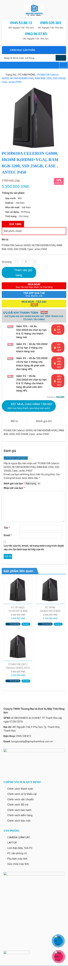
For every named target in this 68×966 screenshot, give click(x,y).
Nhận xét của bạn (14, 488)
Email (8, 535)
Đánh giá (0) (44, 421)
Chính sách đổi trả (17, 804)
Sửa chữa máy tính (18, 864)
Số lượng (7, 261)
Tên (7, 527)
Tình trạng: (11, 216)
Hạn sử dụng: (12, 212)
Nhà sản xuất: (12, 207)
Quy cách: (10, 198)
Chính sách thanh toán (20, 788)
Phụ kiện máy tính (17, 858)
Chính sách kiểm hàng (19, 815)
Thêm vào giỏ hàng (23, 272)
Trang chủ (10, 74)
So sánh (26, 624)
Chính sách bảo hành (19, 810)
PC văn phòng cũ (17, 853)
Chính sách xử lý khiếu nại (22, 794)
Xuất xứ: (9, 203)
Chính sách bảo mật (18, 820)
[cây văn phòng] (34, 118)
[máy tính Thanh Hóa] (34, 10)
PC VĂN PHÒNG (26, 74)
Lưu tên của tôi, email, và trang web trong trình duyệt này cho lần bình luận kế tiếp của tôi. (34, 547)
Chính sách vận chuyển (20, 799)
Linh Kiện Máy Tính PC (20, 848)
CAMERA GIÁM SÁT (18, 837)
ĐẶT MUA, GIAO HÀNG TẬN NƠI (29, 405)
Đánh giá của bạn (14, 483)
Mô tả (14, 421)
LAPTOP (12, 842)
